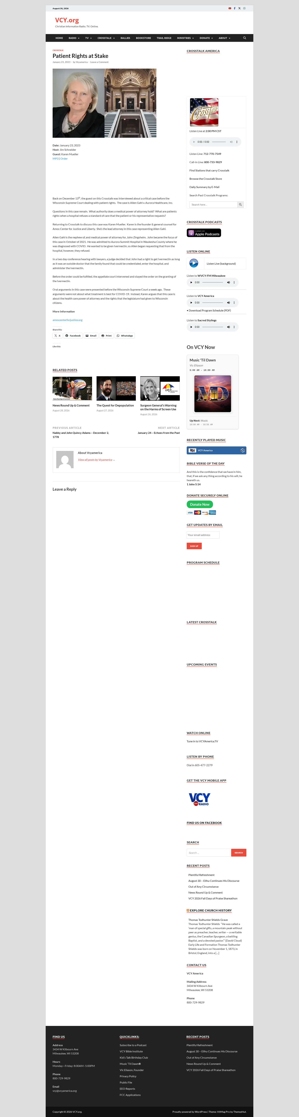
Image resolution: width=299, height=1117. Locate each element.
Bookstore (143, 37)
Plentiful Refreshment (201, 874)
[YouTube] (230, 8)
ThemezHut (239, 1111)
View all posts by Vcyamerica (96, 459)
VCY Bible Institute (131, 1051)
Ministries (184, 37)
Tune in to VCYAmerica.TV (202, 741)
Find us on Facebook (204, 823)
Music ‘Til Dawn (130, 1063)
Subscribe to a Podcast (133, 1045)
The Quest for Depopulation (115, 405)
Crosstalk (105, 37)
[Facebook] (235, 8)
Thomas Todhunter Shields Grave (208, 919)
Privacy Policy (128, 1076)
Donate (205, 37)
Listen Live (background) (221, 263)
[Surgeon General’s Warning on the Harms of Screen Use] (160, 389)
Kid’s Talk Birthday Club (134, 1057)
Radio (72, 37)
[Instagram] (244, 8)
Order (64, 158)
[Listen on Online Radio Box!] (242, 451)
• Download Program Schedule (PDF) (209, 310)
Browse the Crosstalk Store (205, 178)
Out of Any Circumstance (203, 886)
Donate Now (200, 504)
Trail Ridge (164, 37)
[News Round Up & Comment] (72, 389)
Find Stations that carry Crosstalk (209, 170)
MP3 (55, 158)
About (223, 37)
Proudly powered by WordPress (190, 1111)
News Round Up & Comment (71, 405)
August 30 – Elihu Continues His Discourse (213, 880)
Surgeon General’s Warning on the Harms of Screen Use (158, 407)
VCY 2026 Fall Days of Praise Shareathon (212, 898)
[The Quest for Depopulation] (116, 389)
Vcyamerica (82, 62)
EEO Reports (127, 1088)
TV (87, 37)
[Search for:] (216, 853)
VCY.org (67, 20)
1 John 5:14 (194, 484)
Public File (126, 1082)
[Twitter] (239, 8)
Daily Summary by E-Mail (204, 187)
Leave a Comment (99, 62)
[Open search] (244, 38)
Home (59, 37)
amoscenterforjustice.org (67, 319)
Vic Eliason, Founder (132, 1070)
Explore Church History (211, 910)
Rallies (125, 37)
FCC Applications (130, 1094)
